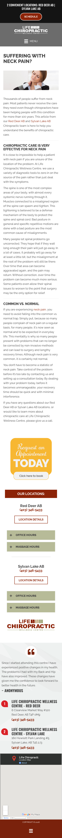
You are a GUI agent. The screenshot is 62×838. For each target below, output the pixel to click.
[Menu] (30, 830)
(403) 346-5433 (31, 510)
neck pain (40, 309)
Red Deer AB (46, 5)
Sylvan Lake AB (31, 8)
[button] (31, 535)
